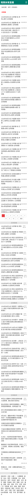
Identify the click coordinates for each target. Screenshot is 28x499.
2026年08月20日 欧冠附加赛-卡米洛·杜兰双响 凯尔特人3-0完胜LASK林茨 (12, 381)
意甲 (9, 480)
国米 (12, 484)
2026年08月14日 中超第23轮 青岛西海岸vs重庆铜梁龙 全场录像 (11, 151)
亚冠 (20, 484)
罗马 (16, 484)
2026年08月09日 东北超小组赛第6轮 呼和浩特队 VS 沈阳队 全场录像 (11, 182)
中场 (14, 492)
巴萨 (14, 490)
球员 (8, 478)
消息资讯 (3, 476)
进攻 (24, 484)
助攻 (23, 486)
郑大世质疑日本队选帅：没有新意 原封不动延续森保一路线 (11, 459)
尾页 (21, 218)
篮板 (4, 484)
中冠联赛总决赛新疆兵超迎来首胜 (11, 453)
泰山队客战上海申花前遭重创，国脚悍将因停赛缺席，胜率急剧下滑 (12, 405)
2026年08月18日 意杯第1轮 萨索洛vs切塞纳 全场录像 (10, 139)
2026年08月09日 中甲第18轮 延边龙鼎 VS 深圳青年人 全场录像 (11, 200)
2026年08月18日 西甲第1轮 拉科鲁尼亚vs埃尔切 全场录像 (10, 133)
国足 (13, 488)
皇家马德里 (20, 490)
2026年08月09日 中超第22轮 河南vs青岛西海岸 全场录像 (11, 205)
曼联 (4, 482)
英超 (19, 486)
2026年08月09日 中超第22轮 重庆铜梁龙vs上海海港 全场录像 (11, 211)
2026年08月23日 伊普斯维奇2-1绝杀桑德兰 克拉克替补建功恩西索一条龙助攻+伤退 (12, 335)
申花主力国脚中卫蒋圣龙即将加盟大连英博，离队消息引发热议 (11, 400)
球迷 (15, 486)
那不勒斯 (20, 492)
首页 (9, 7)
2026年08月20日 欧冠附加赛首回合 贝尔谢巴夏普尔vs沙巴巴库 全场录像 (10, 38)
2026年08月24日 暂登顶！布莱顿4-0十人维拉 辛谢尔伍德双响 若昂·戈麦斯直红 (12, 308)
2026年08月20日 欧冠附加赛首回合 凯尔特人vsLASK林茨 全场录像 (11, 59)
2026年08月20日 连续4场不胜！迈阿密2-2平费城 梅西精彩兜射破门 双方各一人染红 (12, 351)
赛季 (18, 480)
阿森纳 (9, 482)
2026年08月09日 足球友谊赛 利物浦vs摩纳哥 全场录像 (11, 175)
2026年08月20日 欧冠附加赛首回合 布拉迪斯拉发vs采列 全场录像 (10, 51)
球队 (8, 484)
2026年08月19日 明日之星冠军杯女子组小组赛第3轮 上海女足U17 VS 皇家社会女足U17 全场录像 (11, 91)
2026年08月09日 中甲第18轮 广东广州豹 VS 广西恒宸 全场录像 (11, 169)
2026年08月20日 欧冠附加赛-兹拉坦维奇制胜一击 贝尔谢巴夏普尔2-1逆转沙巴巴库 (12, 358)
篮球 (23, 478)
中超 (10, 492)
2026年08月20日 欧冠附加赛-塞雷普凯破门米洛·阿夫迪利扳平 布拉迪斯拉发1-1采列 (12, 374)
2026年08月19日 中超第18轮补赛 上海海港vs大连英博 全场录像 (11, 82)
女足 (22, 482)
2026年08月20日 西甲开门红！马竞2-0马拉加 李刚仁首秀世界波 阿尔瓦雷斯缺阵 (12, 366)
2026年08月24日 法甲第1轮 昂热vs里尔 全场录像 (10, 18)
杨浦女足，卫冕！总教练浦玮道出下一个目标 (11, 468)
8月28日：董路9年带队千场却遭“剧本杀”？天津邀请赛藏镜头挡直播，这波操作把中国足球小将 (12, 418)
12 (2, 463)
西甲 (14, 482)
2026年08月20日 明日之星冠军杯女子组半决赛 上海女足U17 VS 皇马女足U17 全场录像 (10, 30)
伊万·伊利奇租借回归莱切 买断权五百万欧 (11, 411)
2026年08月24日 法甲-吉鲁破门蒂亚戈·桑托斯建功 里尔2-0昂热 (11, 315)
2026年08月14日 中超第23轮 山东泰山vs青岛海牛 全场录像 (11, 163)
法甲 (6, 490)
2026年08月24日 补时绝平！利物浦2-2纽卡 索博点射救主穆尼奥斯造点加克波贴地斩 (12, 322)
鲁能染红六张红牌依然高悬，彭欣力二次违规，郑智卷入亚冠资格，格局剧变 (12, 446)
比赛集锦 (20, 476)
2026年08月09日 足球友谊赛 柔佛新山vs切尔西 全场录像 (11, 194)
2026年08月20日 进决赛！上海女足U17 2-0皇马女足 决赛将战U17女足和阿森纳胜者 (12, 343)
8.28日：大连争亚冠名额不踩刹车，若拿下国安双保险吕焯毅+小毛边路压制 (12, 439)
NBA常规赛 (4, 492)
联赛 (18, 482)
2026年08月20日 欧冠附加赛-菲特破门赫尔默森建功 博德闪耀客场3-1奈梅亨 (12, 389)
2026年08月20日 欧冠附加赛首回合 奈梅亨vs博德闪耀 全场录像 (10, 67)
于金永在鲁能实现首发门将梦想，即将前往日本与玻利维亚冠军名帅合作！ (12, 431)
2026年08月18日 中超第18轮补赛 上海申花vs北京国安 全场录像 (11, 121)
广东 (2, 486)
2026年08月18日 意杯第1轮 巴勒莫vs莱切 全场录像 (10, 127)
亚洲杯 (14, 480)
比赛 (13, 476)
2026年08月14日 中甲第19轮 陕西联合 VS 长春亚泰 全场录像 (11, 144)
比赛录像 (14, 478)
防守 (22, 488)
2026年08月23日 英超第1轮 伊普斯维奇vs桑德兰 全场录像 (10, 24)
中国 (10, 490)
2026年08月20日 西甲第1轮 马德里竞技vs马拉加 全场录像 (10, 45)
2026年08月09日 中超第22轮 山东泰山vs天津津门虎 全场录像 (11, 188)
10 (13, 218)
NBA (4, 478)
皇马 (11, 486)
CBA (19, 478)
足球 (9, 476)
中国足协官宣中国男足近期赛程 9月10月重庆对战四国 (11, 424)
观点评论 (3, 480)
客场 (2, 488)
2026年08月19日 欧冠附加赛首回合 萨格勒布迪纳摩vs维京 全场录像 (10, 107)
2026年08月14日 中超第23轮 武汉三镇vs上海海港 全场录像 (11, 158)
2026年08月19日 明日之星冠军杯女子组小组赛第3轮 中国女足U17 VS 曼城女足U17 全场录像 (11, 74)
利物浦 (7, 486)
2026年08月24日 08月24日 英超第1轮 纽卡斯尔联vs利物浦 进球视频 (12, 328)
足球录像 (14, 7)
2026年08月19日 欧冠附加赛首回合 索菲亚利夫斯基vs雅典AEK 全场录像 (11, 100)
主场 (22, 480)
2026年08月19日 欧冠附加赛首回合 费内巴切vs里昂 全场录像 (10, 114)
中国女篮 (7, 488)
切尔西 (17, 488)
